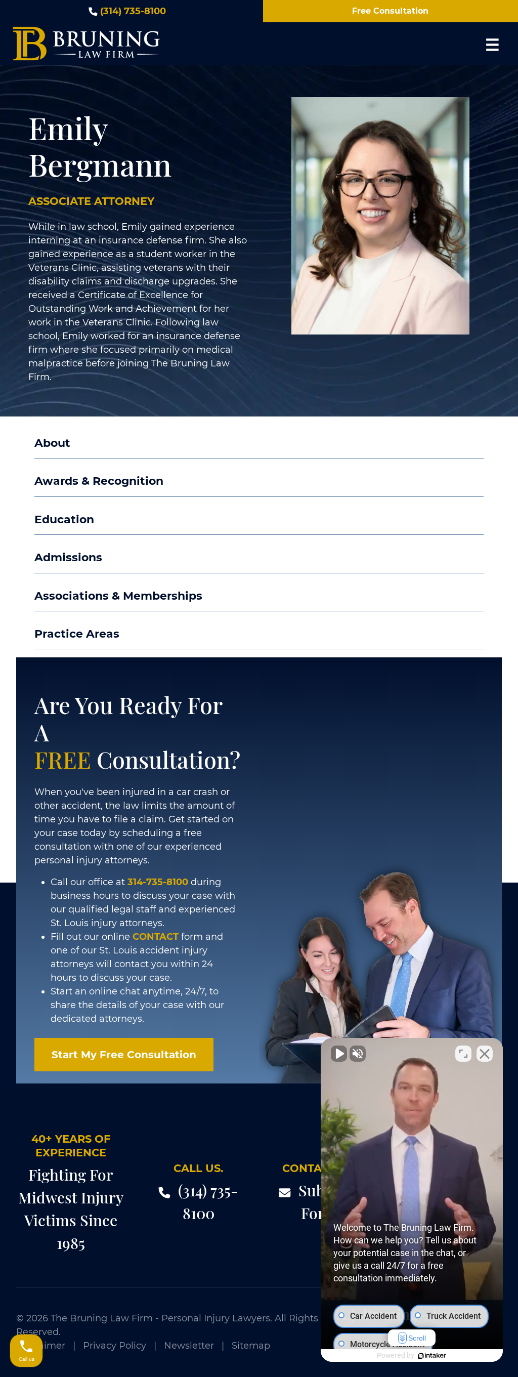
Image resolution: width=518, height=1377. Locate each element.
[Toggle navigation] (492, 44)
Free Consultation (390, 11)
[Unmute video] (339, 1054)
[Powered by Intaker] (432, 1356)
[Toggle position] (463, 1054)
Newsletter (189, 1345)
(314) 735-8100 (133, 11)
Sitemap (251, 1345)
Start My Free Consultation (124, 1055)
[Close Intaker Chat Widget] (485, 1054)
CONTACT (156, 936)
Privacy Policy (114, 1345)
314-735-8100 (157, 882)
